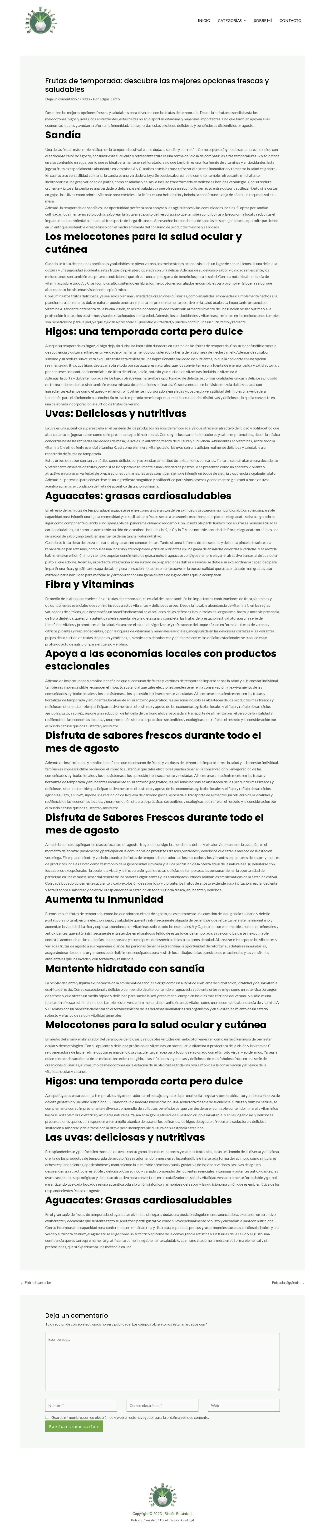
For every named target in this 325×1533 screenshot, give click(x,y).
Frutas (85, 99)
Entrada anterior (35, 1282)
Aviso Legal (187, 1520)
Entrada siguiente (288, 1282)
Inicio (204, 20)
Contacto (290, 20)
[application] (244, 20)
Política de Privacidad (143, 1520)
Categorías (230, 20)
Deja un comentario (61, 99)
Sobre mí (263, 20)
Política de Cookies (168, 1520)
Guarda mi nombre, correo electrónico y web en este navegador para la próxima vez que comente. (130, 1417)
